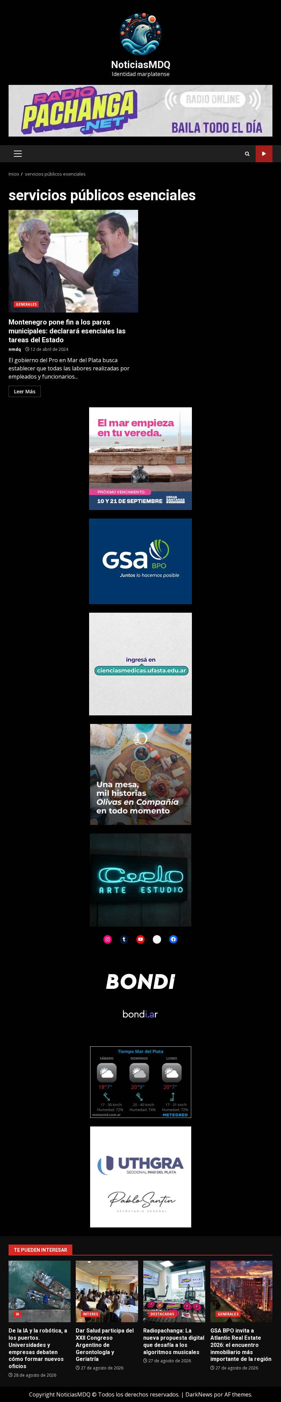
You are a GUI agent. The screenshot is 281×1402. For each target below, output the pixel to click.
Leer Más (24, 391)
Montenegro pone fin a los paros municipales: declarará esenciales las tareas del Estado (73, 261)
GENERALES (26, 304)
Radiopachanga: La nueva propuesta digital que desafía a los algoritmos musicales (174, 1291)
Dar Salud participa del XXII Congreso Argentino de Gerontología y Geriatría (107, 1291)
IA (17, 1314)
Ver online (264, 153)
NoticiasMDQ (140, 65)
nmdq (15, 349)
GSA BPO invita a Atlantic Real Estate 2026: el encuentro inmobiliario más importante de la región (241, 1291)
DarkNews (198, 1394)
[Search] (247, 154)
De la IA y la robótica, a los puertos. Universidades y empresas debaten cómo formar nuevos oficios (40, 1291)
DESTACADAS (162, 1314)
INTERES (90, 1314)
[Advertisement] (140, 110)
